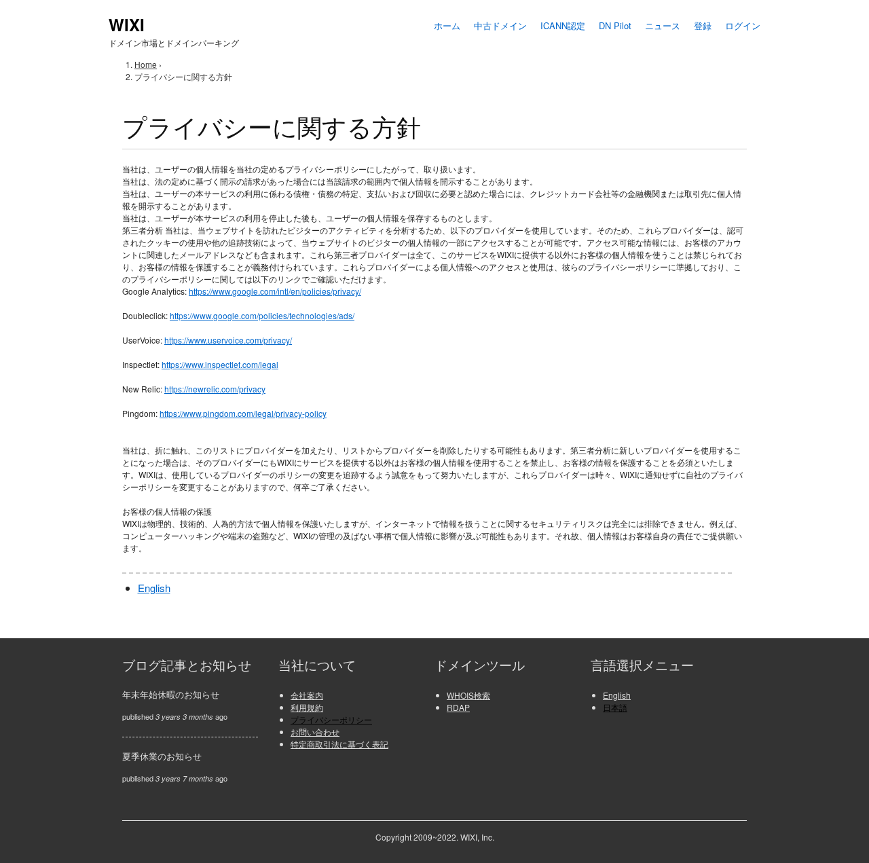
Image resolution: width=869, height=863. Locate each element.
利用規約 (307, 707)
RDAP (458, 707)
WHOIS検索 (468, 695)
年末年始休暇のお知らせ (170, 694)
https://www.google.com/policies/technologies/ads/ (262, 315)
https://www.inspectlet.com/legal (220, 364)
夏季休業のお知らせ (162, 756)
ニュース (662, 25)
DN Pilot (615, 25)
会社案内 (307, 695)
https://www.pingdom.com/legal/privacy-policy (243, 413)
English (154, 588)
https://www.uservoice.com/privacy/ (228, 340)
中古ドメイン (500, 25)
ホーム (447, 25)
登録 (702, 25)
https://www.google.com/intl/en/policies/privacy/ (275, 291)
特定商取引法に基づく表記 (339, 744)
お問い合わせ (315, 731)
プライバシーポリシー (331, 719)
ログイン (742, 25)
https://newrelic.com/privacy (214, 388)
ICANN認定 (562, 25)
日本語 (615, 707)
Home (145, 64)
